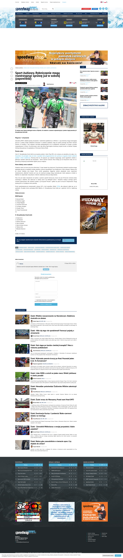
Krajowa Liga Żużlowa (68, 13)
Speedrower (64, 16)
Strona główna (19, 68)
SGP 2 (86, 13)
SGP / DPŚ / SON (79, 13)
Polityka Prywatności (92, 539)
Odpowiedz (46, 269)
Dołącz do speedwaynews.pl (55, 2)
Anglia (42, 378)
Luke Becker (37, 249)
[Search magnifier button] (53, 9)
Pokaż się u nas (91, 536)
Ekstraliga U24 (45, 13)
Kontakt (37, 2)
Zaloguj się (64, 2)
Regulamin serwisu (44, 2)
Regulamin (90, 538)
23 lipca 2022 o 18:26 (70, 263)
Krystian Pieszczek (28, 249)
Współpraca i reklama (25, 2)
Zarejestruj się (104, 533)
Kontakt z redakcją (91, 533)
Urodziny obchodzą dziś (86, 154)
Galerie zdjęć (104, 536)
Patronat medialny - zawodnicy (87, 116)
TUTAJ (58, 186)
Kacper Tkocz (19, 249)
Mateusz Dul (53, 249)
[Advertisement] (61, 40)
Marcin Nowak (45, 249)
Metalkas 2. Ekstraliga (56, 13)
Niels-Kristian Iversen (29, 251)
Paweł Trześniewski (70, 251)
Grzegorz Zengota (39, 247)
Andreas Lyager (23, 247)
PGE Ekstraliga (36, 13)
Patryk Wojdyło (60, 251)
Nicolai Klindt (19, 251)
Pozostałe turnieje (23, 16)
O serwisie (17, 2)
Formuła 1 (90, 16)
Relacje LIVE (102, 16)
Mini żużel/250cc (36, 16)
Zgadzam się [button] (118, 555)
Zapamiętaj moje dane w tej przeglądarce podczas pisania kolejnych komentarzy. (45, 300)
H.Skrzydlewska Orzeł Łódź (52, 247)
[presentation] (13, 22)
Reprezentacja (20, 13)
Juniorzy (27, 13)
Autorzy (32, 2)
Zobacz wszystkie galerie (94, 105)
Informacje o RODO (91, 541)
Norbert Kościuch (50, 251)
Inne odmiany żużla (51, 16)
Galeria (82, 67)
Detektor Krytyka (78, 16)
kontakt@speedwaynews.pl (22, 542)
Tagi (17, 247)
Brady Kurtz (31, 247)
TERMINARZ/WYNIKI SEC (94, 13)
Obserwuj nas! (69, 240)
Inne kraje (104, 13)
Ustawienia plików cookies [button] (108, 555)
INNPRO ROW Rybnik (65, 247)
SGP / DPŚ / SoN (42, 321)
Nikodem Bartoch (40, 251)
